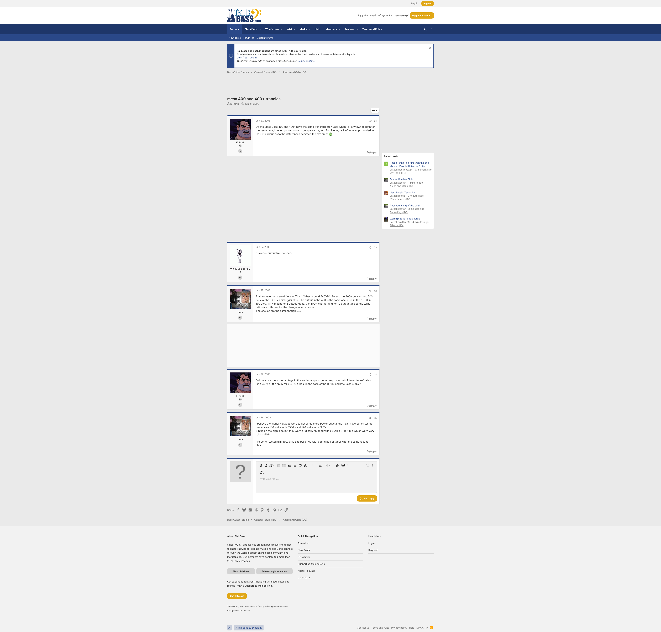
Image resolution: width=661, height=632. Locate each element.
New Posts (304, 550)
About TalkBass (306, 570)
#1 (375, 121)
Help (411, 627)
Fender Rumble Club (401, 179)
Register (373, 550)
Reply (373, 152)
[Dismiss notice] (429, 48)
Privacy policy (399, 627)
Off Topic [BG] (398, 172)
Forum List (303, 543)
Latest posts (391, 156)
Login (371, 543)
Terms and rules (380, 627)
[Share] (370, 121)
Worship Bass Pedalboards (405, 218)
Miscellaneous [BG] (400, 199)
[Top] (426, 627)
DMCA (419, 627)
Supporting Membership (311, 563)
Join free (242, 57)
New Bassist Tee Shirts (403, 192)
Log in (253, 57)
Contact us (304, 577)
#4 (375, 374)
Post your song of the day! (405, 205)
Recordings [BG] (399, 212)
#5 (375, 417)
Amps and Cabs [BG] (401, 185)
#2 (375, 247)
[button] (260, 29)
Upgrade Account (421, 15)
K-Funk (234, 103)
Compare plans (305, 60)
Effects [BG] (396, 225)
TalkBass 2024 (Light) (250, 627)
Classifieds (304, 557)
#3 (375, 290)
